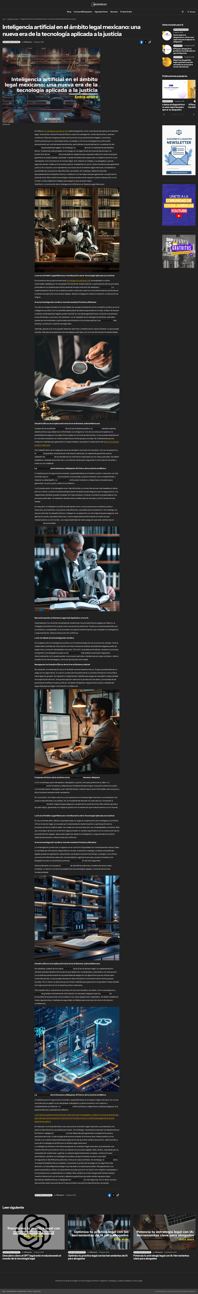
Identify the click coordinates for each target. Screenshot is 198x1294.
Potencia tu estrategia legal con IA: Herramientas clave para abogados (161, 1257)
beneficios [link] (60, 428)
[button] (182, 12)
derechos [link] (54, 154)
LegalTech (178, 45)
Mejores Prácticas (181, 29)
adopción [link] (80, 148)
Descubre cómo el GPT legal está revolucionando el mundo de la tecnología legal (31, 1257)
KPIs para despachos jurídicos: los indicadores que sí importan (184, 51)
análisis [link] (38, 148)
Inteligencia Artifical (13, 19)
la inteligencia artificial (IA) (56, 131)
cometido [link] (53, 477)
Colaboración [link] (43, 468)
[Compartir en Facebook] (141, 42)
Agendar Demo (22, 1291)
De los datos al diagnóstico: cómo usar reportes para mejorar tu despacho (184, 38)
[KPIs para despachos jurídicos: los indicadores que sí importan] (167, 49)
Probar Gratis (37, 1291)
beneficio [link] (39, 523)
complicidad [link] (105, 287)
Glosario (29, 1291)
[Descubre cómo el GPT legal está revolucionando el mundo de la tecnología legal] (33, 1232)
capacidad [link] (65, 865)
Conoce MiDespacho (11, 1291)
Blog (3, 1291)
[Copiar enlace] (149, 42)
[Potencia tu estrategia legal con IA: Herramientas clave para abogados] (164, 1232)
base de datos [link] (107, 320)
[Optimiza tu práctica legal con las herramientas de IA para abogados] (99, 1232)
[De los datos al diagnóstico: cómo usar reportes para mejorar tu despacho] (167, 35)
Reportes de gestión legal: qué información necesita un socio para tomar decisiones (183, 63)
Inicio (3, 19)
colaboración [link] (63, 480)
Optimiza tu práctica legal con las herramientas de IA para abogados (98, 1257)
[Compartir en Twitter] (145, 42)
